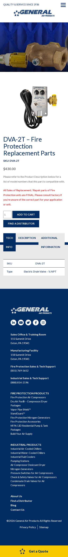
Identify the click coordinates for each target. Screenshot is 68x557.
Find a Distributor (21, 223)
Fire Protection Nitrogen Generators (30, 417)
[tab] (9, 242)
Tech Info (9, 242)
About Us (16, 496)
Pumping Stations (20, 461)
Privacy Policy (28, 527)
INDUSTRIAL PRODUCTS (26, 444)
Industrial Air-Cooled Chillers (26, 448)
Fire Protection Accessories (26, 421)
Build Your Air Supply (21, 433)
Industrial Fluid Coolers (23, 456)
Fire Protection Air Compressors (28, 397)
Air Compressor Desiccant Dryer (28, 465)
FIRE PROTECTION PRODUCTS (30, 393)
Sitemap (44, 527)
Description (27, 237)
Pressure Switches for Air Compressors (32, 473)
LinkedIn (13, 322)
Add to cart (26, 214)
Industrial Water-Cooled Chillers (28, 453)
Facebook (36, 322)
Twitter (28, 322)
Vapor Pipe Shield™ (21, 409)
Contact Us (17, 509)
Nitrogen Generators (22, 469)
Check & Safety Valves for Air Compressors (34, 477)
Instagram (43, 322)
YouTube (21, 322)
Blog (13, 505)
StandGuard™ (18, 413)
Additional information (50, 242)
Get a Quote (38, 551)
